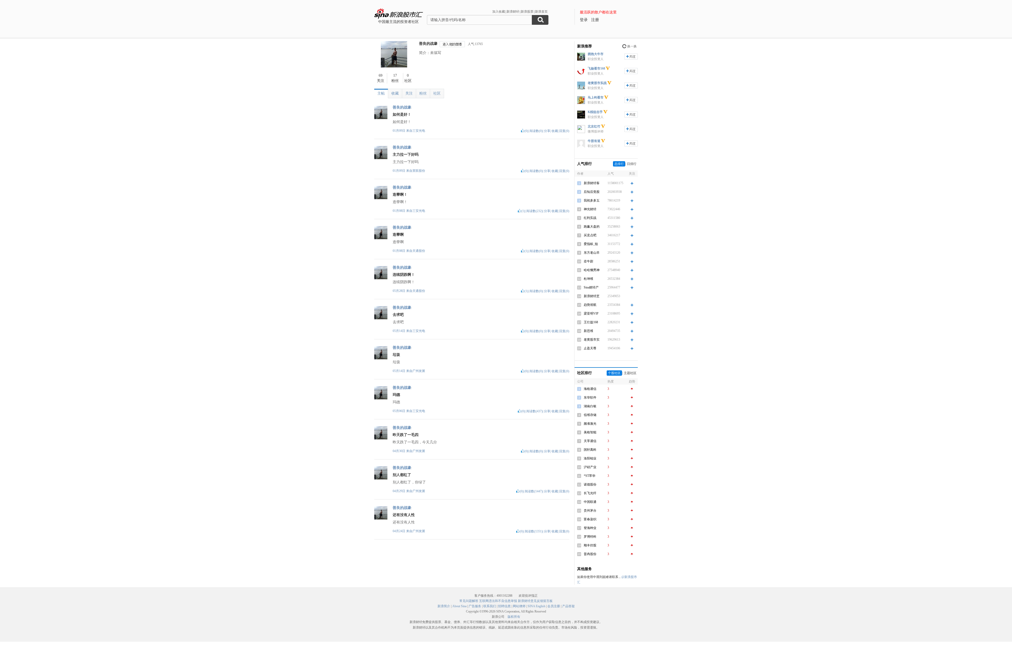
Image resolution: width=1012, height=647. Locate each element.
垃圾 (396, 355)
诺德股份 (590, 484)
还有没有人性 (404, 515)
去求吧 (398, 315)
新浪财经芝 (592, 296)
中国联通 (590, 502)
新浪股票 (527, 11)
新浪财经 (513, 11)
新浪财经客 (592, 183)
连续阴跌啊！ (404, 275)
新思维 (588, 331)
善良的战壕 (428, 44)
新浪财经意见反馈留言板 (535, 601)
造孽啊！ (400, 195)
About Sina (459, 606)
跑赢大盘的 (592, 226)
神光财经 (590, 209)
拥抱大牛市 (596, 54)
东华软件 (590, 397)
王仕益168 (591, 322)
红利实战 (590, 218)
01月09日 (399, 131)
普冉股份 (590, 554)
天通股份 (418, 251)
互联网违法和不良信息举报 (498, 601)
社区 (437, 93)
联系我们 (489, 606)
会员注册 (553, 606)
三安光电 (418, 131)
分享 (547, 131)
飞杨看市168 (596, 68)
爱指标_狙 (591, 244)
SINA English (536, 606)
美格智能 (590, 432)
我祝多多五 (592, 200)
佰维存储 (590, 415)
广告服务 (475, 606)
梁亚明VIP (591, 313)
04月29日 (399, 491)
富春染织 (590, 519)
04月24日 (399, 531)
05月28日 (399, 291)
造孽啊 (398, 235)
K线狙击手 (595, 112)
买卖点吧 (590, 235)
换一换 (632, 46)
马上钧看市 (596, 97)
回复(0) (564, 131)
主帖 (381, 93)
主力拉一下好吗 (406, 154)
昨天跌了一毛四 (406, 435)
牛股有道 (594, 141)
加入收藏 (498, 11)
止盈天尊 (590, 348)
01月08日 (399, 211)
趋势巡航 (590, 305)
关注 (409, 93)
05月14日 (399, 331)
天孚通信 (590, 441)
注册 (595, 20)
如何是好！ (402, 114)
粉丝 (423, 93)
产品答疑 (568, 606)
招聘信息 (504, 606)
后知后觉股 (592, 192)
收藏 (395, 93)
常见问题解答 (468, 601)
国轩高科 (590, 450)
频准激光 (590, 423)
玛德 (396, 395)
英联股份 (418, 171)
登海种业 (590, 528)
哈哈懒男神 (592, 270)
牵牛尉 (588, 261)
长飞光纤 (590, 493)
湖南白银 (590, 406)
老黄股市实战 (597, 83)
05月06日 (399, 411)
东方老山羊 (592, 252)
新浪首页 (541, 11)
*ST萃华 (589, 476)
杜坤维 (588, 279)
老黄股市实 (592, 339)
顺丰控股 (590, 545)
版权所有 (514, 617)
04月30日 (399, 451)
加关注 (631, 56)
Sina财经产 (591, 287)
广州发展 (418, 371)
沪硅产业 (590, 467)
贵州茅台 (590, 510)
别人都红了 (402, 475)
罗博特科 (590, 536)
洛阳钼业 (590, 458)
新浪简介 (443, 606)
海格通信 (590, 389)
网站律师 (519, 606)
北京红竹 (594, 126)
